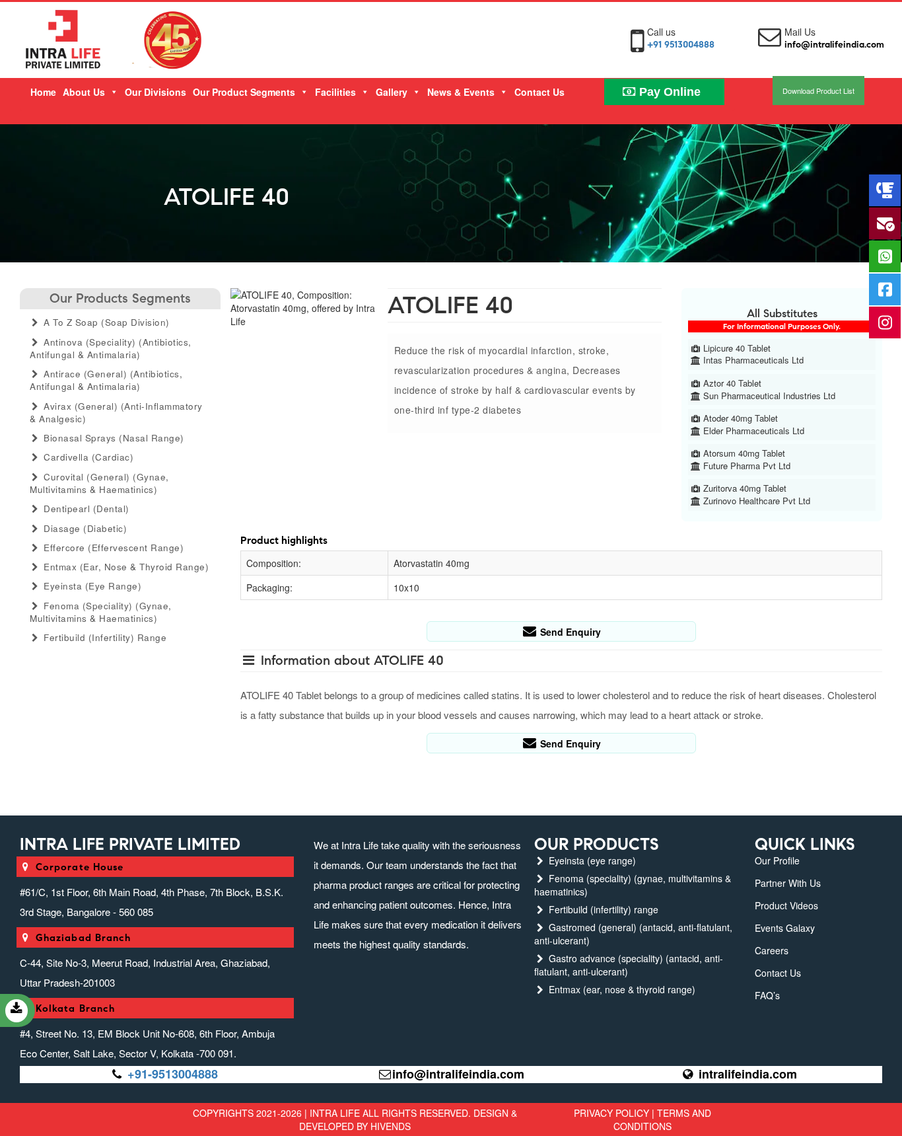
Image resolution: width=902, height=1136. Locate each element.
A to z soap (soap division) (105, 322)
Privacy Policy (611, 1112)
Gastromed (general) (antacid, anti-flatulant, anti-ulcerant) (633, 934)
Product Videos (786, 905)
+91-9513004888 (172, 1073)
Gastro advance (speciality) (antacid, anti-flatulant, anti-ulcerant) (628, 965)
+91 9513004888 (680, 44)
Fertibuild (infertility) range (104, 637)
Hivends (390, 1126)
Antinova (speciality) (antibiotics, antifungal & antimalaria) (110, 348)
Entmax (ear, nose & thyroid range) (125, 566)
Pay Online (668, 91)
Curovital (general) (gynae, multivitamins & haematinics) (99, 483)
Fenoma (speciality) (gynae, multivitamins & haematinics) (101, 612)
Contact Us (539, 91)
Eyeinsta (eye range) (91, 586)
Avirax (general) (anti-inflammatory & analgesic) (116, 412)
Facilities (335, 91)
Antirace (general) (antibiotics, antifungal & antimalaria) (106, 380)
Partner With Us (788, 883)
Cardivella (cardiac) (87, 457)
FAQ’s (767, 995)
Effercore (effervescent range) (112, 547)
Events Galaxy (785, 927)
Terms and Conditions (662, 1119)
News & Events (461, 91)
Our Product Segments (244, 91)
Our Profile (777, 860)
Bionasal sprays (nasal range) (112, 438)
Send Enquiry (569, 631)
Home (43, 91)
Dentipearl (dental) (85, 508)
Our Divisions (155, 91)
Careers (771, 950)
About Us (84, 91)
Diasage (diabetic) (84, 528)
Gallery (391, 91)
